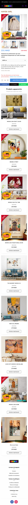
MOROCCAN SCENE (14, 404)
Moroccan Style (14, 445)
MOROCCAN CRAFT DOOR (14, 121)
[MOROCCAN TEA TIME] (14, 187)
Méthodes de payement (14, 473)
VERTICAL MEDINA (14, 323)
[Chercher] (23, 6)
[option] (14, 27)
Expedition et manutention (14, 475)
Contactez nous (14, 494)
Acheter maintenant (14, 129)
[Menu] (2, 6)
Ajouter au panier (18, 80)
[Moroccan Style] (14, 430)
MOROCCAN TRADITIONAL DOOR (14, 243)
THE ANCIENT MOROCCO (14, 283)
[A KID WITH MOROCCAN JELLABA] (14, 349)
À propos (14, 471)
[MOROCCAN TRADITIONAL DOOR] (14, 227)
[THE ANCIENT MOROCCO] (14, 268)
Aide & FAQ (14, 496)
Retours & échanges (14, 484)
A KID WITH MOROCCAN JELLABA (14, 364)
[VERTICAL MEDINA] (14, 308)
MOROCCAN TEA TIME (14, 202)
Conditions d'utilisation (14, 482)
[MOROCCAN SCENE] (14, 389)
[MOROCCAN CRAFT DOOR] (14, 106)
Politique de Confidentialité (14, 487)
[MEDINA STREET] (14, 147)
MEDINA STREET (14, 162)
